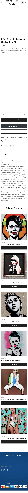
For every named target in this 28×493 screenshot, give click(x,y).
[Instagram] (6, 257)
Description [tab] (4, 134)
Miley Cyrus (10, 118)
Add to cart (12, 99)
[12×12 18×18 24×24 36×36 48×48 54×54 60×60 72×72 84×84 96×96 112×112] (14, 62)
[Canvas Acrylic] (14, 71)
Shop (6, 7)
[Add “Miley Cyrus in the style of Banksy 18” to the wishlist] (23, 198)
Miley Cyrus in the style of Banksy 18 (11, 223)
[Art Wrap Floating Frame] (14, 80)
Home (2, 7)
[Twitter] (4, 257)
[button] (14, 111)
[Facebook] (2, 257)
